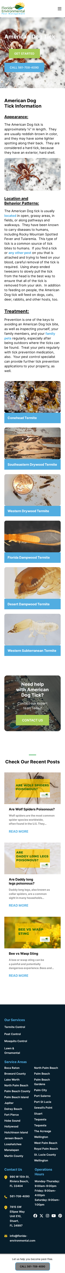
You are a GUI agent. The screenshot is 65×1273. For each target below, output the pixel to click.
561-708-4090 (20, 1196)
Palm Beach (42, 1073)
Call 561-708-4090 (24, 67)
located (10, 216)
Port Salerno (42, 1096)
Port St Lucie (42, 1102)
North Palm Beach (16, 1085)
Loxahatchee (12, 1144)
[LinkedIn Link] (53, 1216)
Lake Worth (12, 1079)
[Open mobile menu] (59, 8)
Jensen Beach (13, 1138)
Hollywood (11, 1126)
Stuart (38, 1113)
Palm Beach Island (16, 1097)
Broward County (15, 1073)
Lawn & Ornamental (12, 1051)
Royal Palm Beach (46, 1148)
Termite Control (14, 1027)
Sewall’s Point (43, 1107)
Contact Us (32, 720)
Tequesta (40, 1119)
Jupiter (9, 1103)
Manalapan (11, 1150)
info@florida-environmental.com (22, 1238)
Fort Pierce (11, 1114)
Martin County (13, 1156)
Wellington (41, 1137)
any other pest (19, 253)
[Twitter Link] (41, 1216)
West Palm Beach (45, 1143)
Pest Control (12, 1034)
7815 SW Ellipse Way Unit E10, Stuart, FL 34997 (17, 1216)
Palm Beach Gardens (42, 1082)
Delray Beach (13, 1109)
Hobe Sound (12, 1120)
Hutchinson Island (16, 1132)
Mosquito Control (15, 1041)
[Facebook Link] (35, 1216)
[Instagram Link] (47, 1216)
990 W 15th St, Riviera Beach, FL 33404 (19, 1181)
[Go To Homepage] (13, 9)
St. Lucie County (45, 1154)
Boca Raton (12, 1068)
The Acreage (42, 1131)
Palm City (40, 1090)
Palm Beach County (17, 1091)
